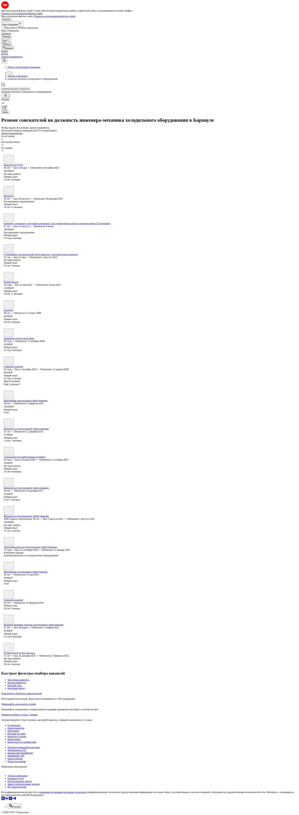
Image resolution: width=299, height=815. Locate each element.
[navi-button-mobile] (4, 60)
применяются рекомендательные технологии (63, 792)
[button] (4, 51)
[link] (6, 44)
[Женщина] (9, 451)
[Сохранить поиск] (4, 108)
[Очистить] (5, 95)
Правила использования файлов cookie (54, 16)
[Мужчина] (9, 159)
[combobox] (15, 88)
